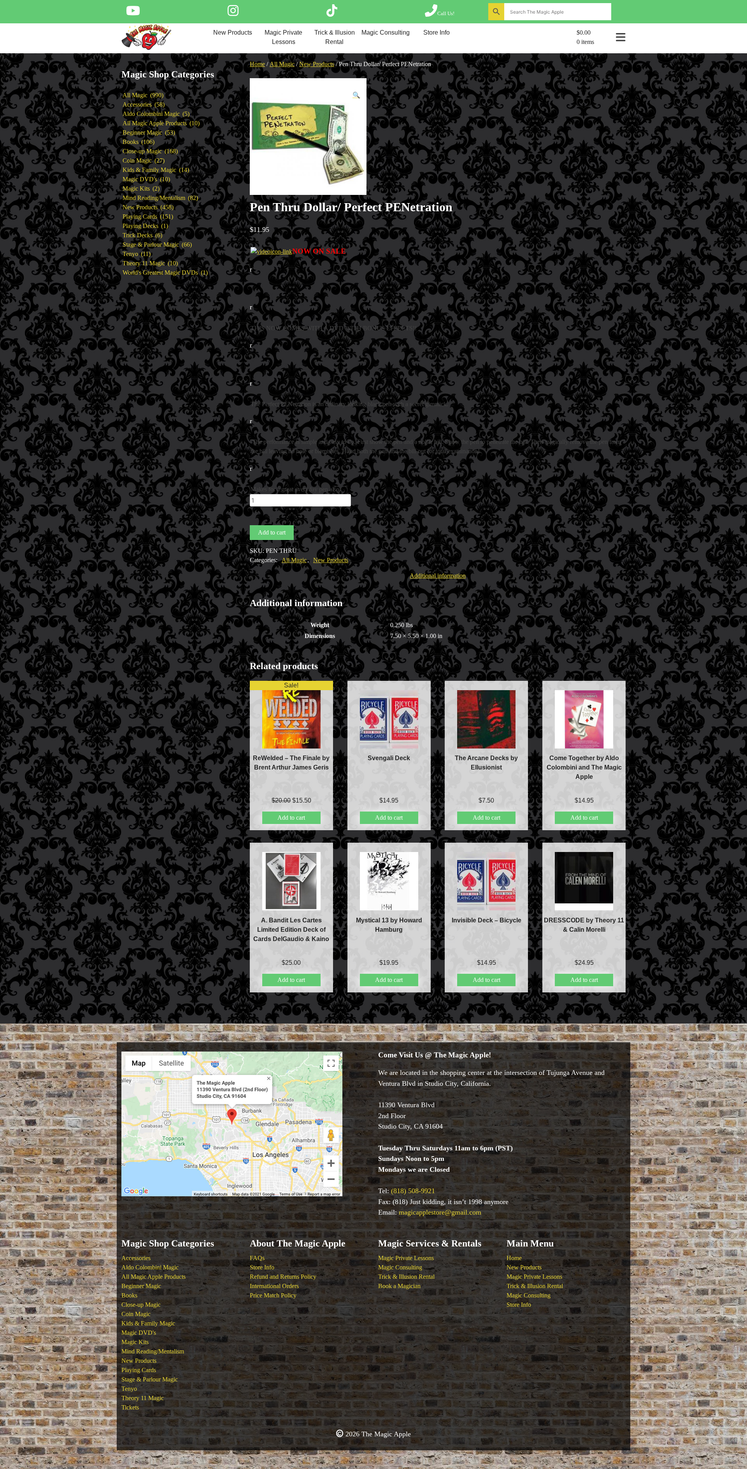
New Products (232, 32)
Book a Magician (399, 1286)
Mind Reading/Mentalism (152, 1351)
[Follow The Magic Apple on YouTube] (133, 13)
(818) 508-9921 (413, 1191)
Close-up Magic (141, 1304)
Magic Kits (135, 1342)
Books (129, 1295)
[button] (356, 95)
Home (257, 64)
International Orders (274, 1286)
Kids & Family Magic (148, 1323)
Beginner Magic (141, 1286)
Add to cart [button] (291, 817)
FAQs (257, 1258)
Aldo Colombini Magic (150, 1267)
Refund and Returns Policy (283, 1276)
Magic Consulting (385, 32)
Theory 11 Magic (142, 1398)
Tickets (130, 1407)
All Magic (282, 64)
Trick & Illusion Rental (334, 37)
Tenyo (129, 1388)
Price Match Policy (273, 1295)
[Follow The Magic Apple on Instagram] (233, 13)
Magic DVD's (138, 1332)
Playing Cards (138, 1370)
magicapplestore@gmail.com (440, 1212)
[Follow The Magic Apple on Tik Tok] (331, 13)
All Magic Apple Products (153, 1276)
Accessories (136, 1258)
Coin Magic (136, 1314)
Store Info (436, 32)
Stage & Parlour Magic (149, 1379)
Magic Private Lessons (283, 37)
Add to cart (272, 532)
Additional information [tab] (438, 575)
